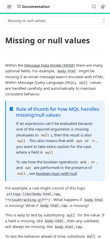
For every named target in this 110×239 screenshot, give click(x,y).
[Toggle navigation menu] (9, 6)
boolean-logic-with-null (56, 173)
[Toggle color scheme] (103, 6)
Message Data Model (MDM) (49, 65)
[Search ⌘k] (94, 6)
